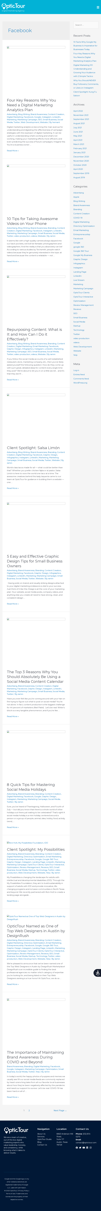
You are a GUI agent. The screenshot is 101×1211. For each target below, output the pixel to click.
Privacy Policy (23, 1191)
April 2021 (77, 140)
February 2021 (80, 148)
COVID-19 (77, 218)
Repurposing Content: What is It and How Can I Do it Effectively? (34, 334)
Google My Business (82, 255)
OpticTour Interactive (54, 864)
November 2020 (81, 161)
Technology (41, 870)
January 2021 (79, 152)
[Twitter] (80, 1148)
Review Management (30, 867)
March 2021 (78, 144)
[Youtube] (84, 1148)
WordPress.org (80, 383)
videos (34, 236)
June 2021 (78, 132)
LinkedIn (56, 117)
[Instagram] (91, 1148)
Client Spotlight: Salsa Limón (33, 448)
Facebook (28, 117)
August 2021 (79, 123)
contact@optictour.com (86, 1143)
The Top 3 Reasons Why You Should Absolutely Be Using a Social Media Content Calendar (35, 677)
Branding (52, 228)
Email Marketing (40, 346)
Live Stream (78, 280)
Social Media (58, 233)
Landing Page (38, 862)
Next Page (60, 1110)
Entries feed (79, 374)
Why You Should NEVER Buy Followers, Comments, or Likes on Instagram (86, 84)
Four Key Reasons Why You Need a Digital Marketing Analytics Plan (31, 105)
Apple (76, 197)
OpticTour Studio (44, 1139)
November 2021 (80, 115)
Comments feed (81, 379)
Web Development (30, 122)
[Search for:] (86, 25)
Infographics (28, 349)
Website (44, 122)
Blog (39, 1142)
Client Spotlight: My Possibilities (36, 849)
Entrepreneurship (15, 859)
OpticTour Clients (36, 864)
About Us (41, 1134)
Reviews (45, 867)
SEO (40, 119)
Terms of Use (10, 1193)
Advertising (12, 114)
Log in (76, 370)
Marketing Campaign (27, 119)
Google (37, 117)
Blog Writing (24, 114)
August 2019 (79, 177)
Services (40, 1136)
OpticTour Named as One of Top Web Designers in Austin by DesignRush (36, 931)
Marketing (12, 119)
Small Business (50, 119)
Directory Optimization (34, 856)
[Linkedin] (87, 1148)
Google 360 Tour (50, 859)
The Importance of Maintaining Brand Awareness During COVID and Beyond (35, 1057)
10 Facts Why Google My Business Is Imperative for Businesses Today (85, 46)
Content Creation (56, 114)
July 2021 (77, 127)
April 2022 (78, 111)
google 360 (78, 247)
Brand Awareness (39, 114)
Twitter (17, 122)
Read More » (13, 150)
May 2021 (77, 136)
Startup (31, 870)
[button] (64, 7)
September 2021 (81, 119)
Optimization (13, 867)
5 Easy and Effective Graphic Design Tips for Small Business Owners (34, 561)
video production (22, 236)
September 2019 (81, 173)
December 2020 (81, 156)
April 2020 (78, 169)
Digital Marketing (15, 117)
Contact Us (42, 1145)
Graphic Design (14, 349)
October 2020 (80, 165)
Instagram (46, 117)
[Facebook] (77, 1148)
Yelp (48, 873)
